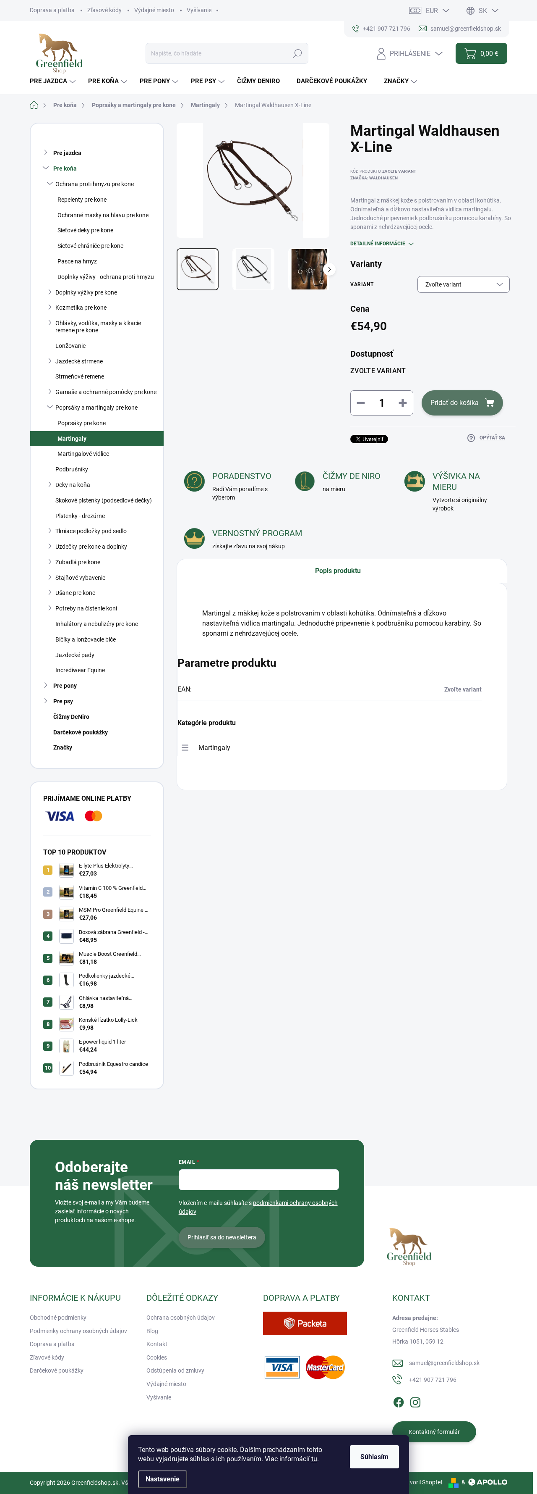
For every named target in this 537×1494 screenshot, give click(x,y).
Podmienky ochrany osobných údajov (78, 1331)
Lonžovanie (70, 345)
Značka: (374, 178)
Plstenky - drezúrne (80, 516)
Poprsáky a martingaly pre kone (96, 407)
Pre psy (63, 701)
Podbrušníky (71, 469)
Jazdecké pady (74, 655)
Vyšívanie (199, 10)
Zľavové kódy (104, 10)
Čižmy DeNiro (71, 716)
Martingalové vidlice (83, 453)
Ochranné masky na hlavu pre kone (103, 215)
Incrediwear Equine (80, 670)
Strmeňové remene (79, 376)
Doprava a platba (52, 10)
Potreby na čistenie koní (86, 608)
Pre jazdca (67, 153)
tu (314, 1459)
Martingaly (71, 438)
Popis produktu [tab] (338, 571)
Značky (62, 747)
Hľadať (298, 53)
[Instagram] (415, 1400)
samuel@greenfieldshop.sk (444, 1363)
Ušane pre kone (75, 592)
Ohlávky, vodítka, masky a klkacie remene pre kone (98, 327)
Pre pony (65, 685)
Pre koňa (65, 168)
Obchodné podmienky (58, 1317)
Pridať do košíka (454, 403)
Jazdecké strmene (79, 361)
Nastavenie (163, 1479)
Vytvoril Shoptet (422, 1482)
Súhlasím (374, 1457)
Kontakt (156, 1344)
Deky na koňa (72, 484)
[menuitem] (54, 81)
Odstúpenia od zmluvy (175, 1370)
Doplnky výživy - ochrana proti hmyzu (105, 277)
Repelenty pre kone (82, 199)
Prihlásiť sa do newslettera (222, 1237)
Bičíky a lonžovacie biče (85, 639)
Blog (152, 1331)
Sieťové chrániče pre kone (90, 245)
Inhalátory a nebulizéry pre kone (96, 624)
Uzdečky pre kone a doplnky (91, 546)
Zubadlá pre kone (77, 562)
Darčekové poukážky (80, 732)
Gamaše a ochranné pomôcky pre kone (105, 392)
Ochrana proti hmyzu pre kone (94, 184)
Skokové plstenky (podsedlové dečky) (103, 500)
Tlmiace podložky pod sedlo (91, 531)
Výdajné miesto (154, 10)
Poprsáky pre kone (81, 423)
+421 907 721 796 (432, 1379)
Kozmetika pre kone (81, 307)
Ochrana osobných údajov (180, 1317)
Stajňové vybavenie (80, 577)
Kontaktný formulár (434, 1431)
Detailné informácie (377, 244)
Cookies (156, 1357)
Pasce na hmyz (77, 261)
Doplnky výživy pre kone (86, 292)
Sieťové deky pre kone (85, 230)
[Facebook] (398, 1400)
